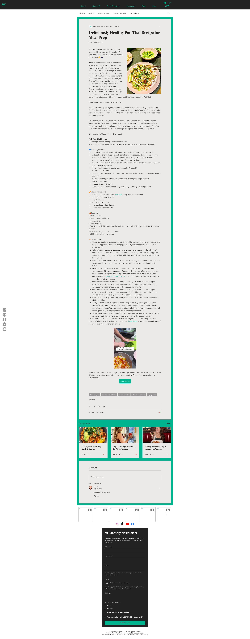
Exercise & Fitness (103, 13)
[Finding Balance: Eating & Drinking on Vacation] (157, 435)
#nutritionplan (94, 395)
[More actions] (160, 26)
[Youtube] (127, 524)
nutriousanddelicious (138, 395)
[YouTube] (4, 329)
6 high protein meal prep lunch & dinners (91, 447)
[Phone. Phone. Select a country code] (108, 583)
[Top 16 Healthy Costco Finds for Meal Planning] (125, 435)
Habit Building (134, 13)
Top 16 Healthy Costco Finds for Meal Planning (124, 447)
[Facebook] (4, 319)
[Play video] (125, 348)
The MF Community (119, 13)
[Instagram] (4, 315)
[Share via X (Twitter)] (95, 406)
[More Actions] (160, 488)
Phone (107, 579)
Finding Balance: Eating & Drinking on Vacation (155, 447)
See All (168, 423)
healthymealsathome (109, 395)
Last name (108, 556)
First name (108, 547)
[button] (167, 6)
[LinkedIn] (4, 324)
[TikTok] (4, 310)
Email (107, 565)
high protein (152, 395)
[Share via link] (104, 406)
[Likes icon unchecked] (95, 496)
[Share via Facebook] (90, 406)
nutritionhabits (123, 395)
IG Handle (108, 593)
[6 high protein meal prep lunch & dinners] (93, 435)
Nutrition (91, 13)
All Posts (82, 13)
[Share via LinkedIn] (99, 406)
